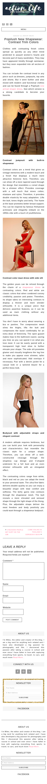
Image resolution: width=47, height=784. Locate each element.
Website (7, 607)
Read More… (19, 657)
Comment (8, 561)
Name (5, 584)
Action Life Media (23, 10)
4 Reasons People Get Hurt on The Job (14, 532)
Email (5, 596)
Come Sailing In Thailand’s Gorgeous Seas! (33, 532)
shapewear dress (31, 287)
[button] (23, 29)
